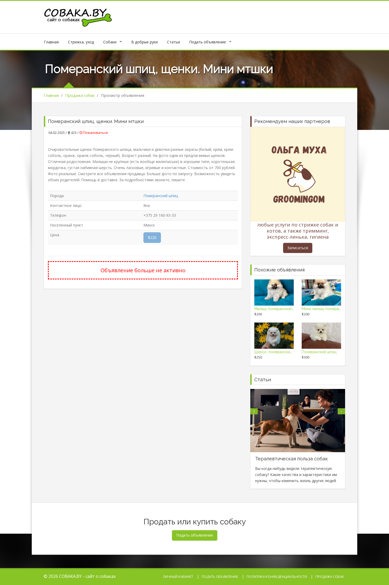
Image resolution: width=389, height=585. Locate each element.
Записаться (297, 247)
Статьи (173, 41)
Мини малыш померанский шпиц (330, 309)
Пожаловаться (95, 132)
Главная (51, 41)
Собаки (109, 41)
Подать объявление (207, 41)
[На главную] (78, 16)
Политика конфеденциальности (277, 576)
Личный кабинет (178, 576)
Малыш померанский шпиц (278, 309)
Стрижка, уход (81, 41)
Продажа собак (79, 95)
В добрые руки (144, 41)
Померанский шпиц (160, 195)
